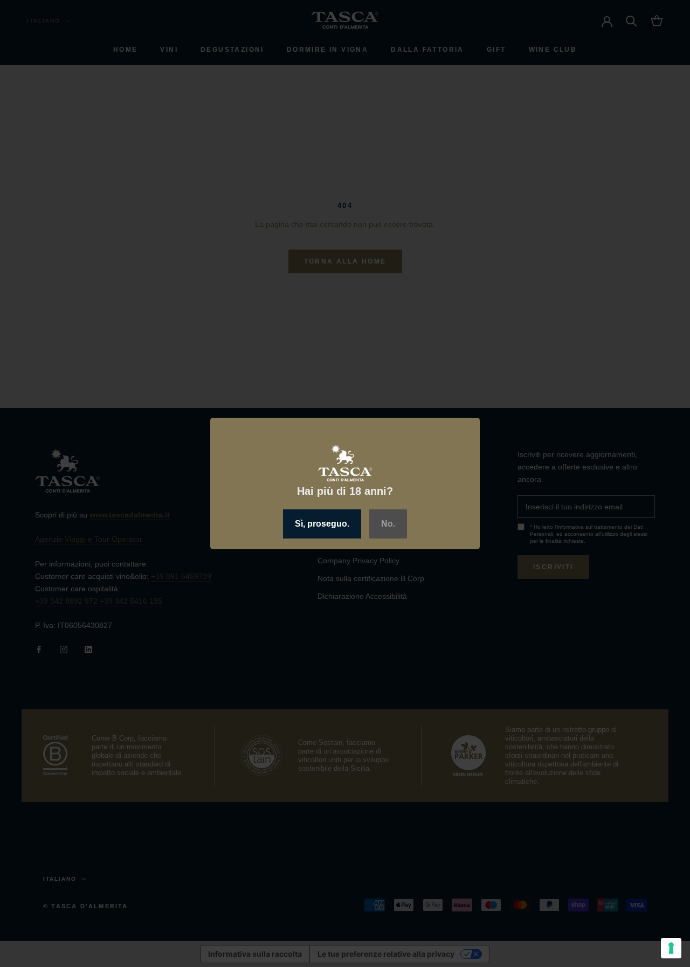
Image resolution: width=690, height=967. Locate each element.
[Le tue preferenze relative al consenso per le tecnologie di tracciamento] (671, 948)
